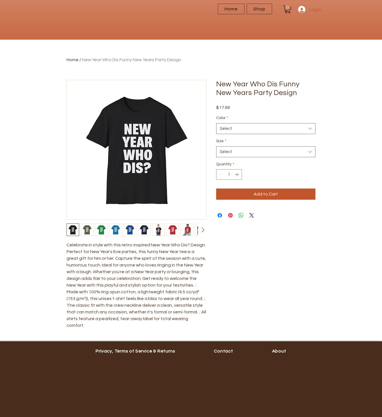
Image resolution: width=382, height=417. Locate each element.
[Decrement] (220, 174)
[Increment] (237, 174)
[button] (288, 9)
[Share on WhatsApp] (241, 215)
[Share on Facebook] (219, 215)
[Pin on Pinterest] (230, 215)
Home (73, 60)
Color (222, 118)
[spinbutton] (229, 174)
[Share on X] (251, 215)
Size (221, 141)
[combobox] (265, 128)
